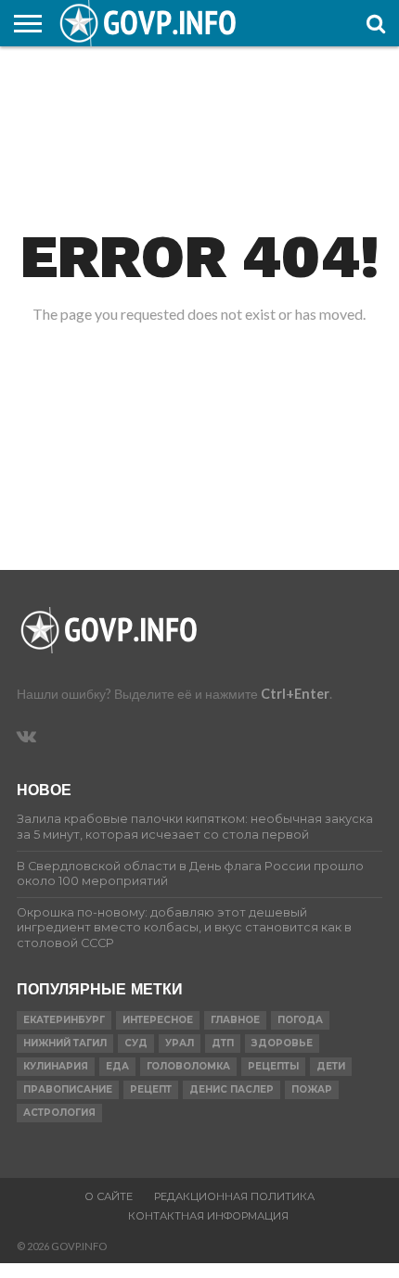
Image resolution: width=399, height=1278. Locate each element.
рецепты (273, 1066)
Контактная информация (208, 1215)
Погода (300, 1020)
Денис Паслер (231, 1089)
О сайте (108, 1196)
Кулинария (55, 1066)
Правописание (67, 1089)
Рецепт (151, 1089)
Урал (179, 1043)
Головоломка (188, 1066)
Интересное (157, 1020)
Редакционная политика (234, 1196)
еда (117, 1066)
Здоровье (282, 1043)
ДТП (223, 1043)
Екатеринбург (64, 1020)
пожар (311, 1089)
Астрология (59, 1113)
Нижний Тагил (65, 1043)
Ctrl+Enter (295, 694)
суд (136, 1043)
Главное (235, 1020)
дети (330, 1066)
